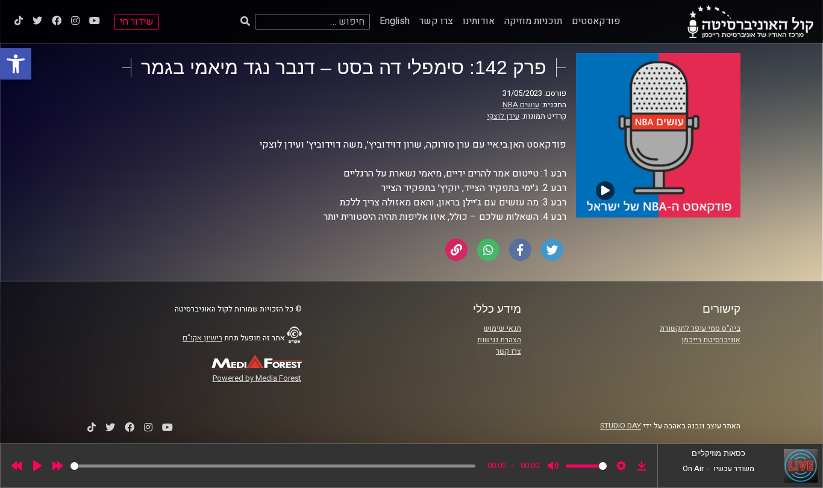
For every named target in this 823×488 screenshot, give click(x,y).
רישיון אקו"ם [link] (202, 338)
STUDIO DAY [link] (620, 426)
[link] (15, 64)
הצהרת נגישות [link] (499, 339)
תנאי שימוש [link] (502, 328)
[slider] (272, 466)
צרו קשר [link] (436, 21)
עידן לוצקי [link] (503, 116)
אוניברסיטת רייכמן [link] (710, 339)
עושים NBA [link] (520, 104)
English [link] (395, 21)
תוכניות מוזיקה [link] (533, 21)
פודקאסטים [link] (596, 21)
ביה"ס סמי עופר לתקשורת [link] (700, 328)
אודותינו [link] (479, 21)
